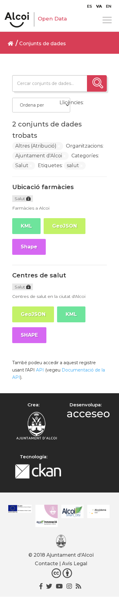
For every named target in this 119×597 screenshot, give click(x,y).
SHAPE (29, 335)
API (40, 370)
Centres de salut (39, 275)
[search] (97, 83)
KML (26, 226)
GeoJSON (64, 226)
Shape (29, 247)
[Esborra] (59, 146)
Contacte (46, 563)
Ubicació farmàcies (43, 187)
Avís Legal (74, 563)
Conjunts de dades (42, 43)
